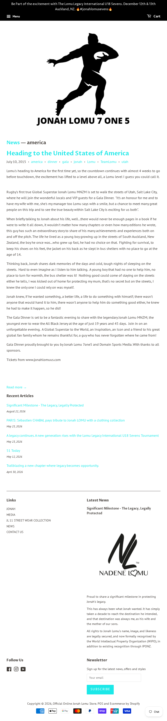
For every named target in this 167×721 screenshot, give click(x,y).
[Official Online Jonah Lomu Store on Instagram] (16, 670)
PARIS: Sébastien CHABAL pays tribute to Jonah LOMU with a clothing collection (66, 420)
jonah (78, 161)
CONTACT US (15, 532)
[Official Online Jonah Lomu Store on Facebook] (9, 670)
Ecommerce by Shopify (125, 704)
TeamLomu (108, 161)
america (37, 161)
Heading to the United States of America (68, 153)
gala (65, 161)
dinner (52, 161)
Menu (16, 16)
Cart (156, 16)
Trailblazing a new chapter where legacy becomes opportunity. (53, 465)
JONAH (11, 509)
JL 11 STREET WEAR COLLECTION (29, 520)
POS (100, 704)
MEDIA (11, 515)
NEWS (10, 526)
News (13, 142)
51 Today (13, 450)
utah (125, 161)
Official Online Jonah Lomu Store (74, 704)
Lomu (91, 161)
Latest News (98, 500)
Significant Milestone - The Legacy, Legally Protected (45, 405)
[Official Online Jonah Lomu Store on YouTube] (23, 670)
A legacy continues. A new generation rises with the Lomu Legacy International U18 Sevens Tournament (83, 435)
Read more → (17, 387)
